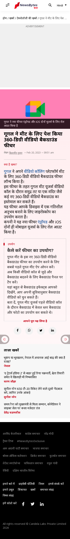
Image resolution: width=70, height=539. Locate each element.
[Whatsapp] (29, 331)
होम (5, 18)
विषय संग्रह (8, 495)
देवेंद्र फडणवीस (12, 412)
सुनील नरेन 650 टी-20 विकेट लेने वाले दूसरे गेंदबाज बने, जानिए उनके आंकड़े (33, 391)
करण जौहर (10, 381)
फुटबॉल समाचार (58, 456)
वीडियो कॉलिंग (34, 171)
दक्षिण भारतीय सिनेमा (24, 470)
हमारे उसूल (8, 489)
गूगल (7, 171)
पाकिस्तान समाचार (33, 463)
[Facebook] (17, 331)
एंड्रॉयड (42, 222)
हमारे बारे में (9, 484)
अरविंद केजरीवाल (12, 433)
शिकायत (22, 489)
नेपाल (7, 366)
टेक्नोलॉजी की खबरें (27, 18)
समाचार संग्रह (47, 489)
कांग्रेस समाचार (32, 433)
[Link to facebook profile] (23, 504)
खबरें (11, 18)
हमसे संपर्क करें (56, 484)
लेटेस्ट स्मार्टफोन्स (11, 463)
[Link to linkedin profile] (41, 504)
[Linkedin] (52, 331)
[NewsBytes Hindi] (26, 5)
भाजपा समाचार (41, 448)
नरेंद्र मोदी (49, 433)
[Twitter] (41, 331)
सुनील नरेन (10, 397)
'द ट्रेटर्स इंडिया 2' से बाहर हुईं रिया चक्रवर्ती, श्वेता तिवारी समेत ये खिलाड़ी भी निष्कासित (34, 375)
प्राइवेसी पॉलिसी (27, 484)
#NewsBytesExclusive (31, 441)
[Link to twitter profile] (32, 504)
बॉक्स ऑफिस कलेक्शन (15, 456)
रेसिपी (6, 470)
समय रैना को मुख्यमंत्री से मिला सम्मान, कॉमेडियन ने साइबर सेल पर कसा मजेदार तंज (32, 406)
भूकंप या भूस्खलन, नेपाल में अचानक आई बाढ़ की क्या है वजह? (34, 360)
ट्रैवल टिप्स (8, 441)
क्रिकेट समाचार (38, 456)
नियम (41, 484)
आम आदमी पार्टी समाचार (16, 448)
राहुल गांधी (52, 463)
